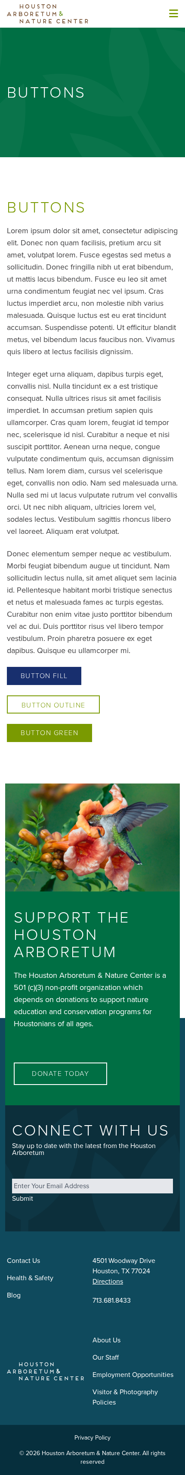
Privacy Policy (92, 1437)
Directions (107, 1281)
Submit (22, 1198)
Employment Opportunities (132, 1375)
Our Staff (105, 1357)
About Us (106, 1340)
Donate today (60, 1073)
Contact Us (23, 1261)
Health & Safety (30, 1278)
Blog (14, 1295)
